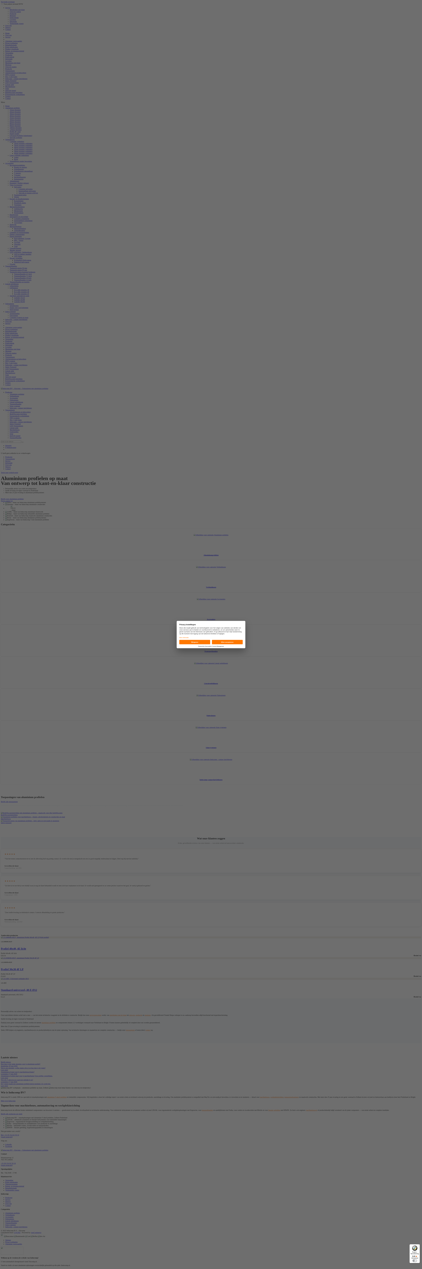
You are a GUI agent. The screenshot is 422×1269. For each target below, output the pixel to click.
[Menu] (418, 1245)
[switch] (415, 1260)
